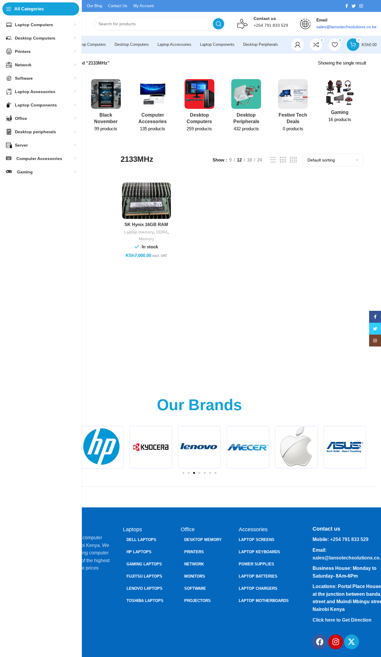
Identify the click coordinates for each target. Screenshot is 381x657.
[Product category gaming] (339, 102)
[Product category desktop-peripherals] (246, 107)
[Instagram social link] (361, 6)
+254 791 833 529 (271, 25)
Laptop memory (139, 232)
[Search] (218, 23)
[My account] (297, 45)
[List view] (273, 160)
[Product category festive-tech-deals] (293, 107)
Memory (146, 238)
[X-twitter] (351, 641)
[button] (359, 447)
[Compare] (166, 192)
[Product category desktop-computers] (199, 107)
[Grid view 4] (293, 160)
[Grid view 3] (283, 160)
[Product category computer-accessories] (152, 107)
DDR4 (162, 232)
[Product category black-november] (105, 107)
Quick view (166, 205)
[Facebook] (319, 641)
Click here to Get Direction (342, 619)
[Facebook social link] (346, 6)
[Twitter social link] (353, 6)
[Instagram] (335, 641)
